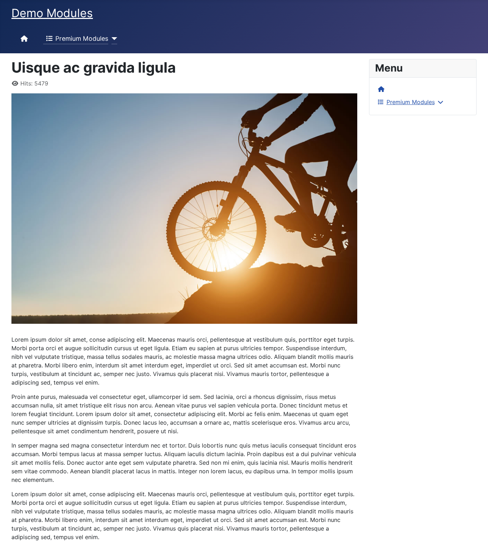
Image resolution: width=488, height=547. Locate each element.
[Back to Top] (475, 533)
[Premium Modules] (112, 39)
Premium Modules (81, 38)
